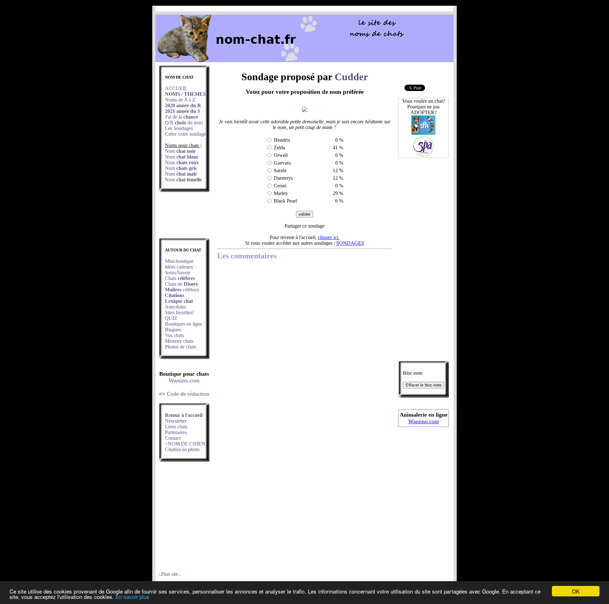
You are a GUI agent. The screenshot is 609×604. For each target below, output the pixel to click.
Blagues (173, 329)
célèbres (182, 289)
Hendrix (282, 140)
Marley (281, 193)
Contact (172, 438)
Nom (180, 151)
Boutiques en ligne (183, 324)
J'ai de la (181, 117)
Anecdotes (175, 306)
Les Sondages (179, 128)
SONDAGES (350, 243)
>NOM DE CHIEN (185, 443)
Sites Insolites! (179, 312)
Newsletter (176, 421)
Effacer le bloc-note (424, 385)
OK (576, 591)
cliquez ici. (328, 237)
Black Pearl (285, 201)
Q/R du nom (184, 122)
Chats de (181, 284)
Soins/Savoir (177, 272)
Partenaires (176, 432)
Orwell (281, 155)
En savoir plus (132, 597)
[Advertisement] (184, 217)
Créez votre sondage (185, 134)
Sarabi (280, 170)
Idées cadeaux (179, 267)
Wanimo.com (184, 380)
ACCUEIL (176, 88)
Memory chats (179, 341)
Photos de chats (180, 346)
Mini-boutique (179, 261)
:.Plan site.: (169, 574)
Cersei (280, 185)
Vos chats (174, 335)
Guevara (282, 163)
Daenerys (283, 178)
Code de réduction (188, 394)
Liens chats (176, 426)
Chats (180, 278)
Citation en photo (182, 449)
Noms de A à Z (180, 99)
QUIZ (171, 318)
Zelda (279, 147)
